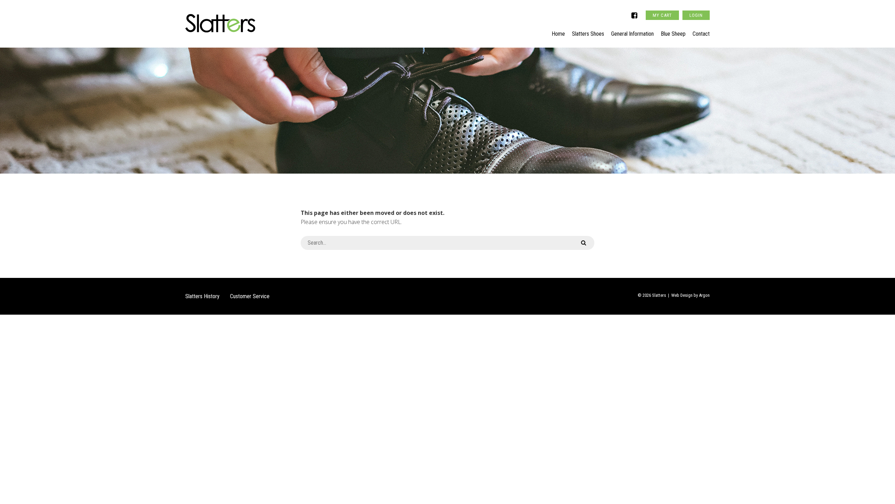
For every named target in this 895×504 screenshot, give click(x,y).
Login (696, 15)
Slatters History (202, 296)
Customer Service (250, 296)
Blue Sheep (673, 33)
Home (558, 33)
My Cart (662, 15)
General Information (632, 33)
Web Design (682, 295)
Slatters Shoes (588, 33)
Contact (701, 33)
